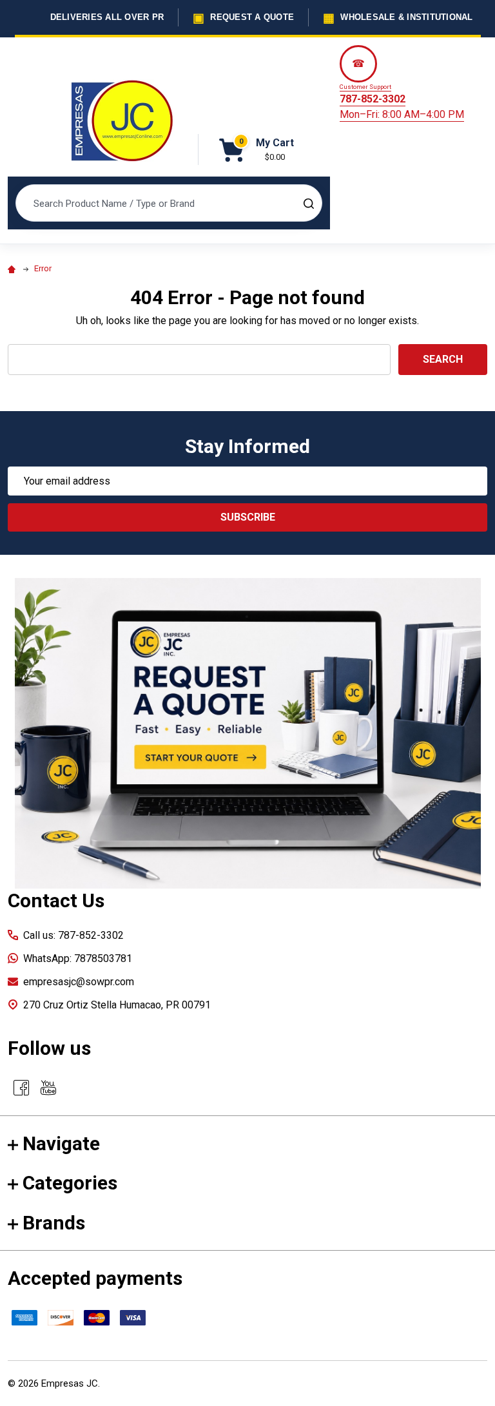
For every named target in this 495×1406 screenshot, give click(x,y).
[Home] (13, 268)
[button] (248, 733)
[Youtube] (48, 1087)
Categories (70, 1182)
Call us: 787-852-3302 (73, 935)
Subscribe (247, 517)
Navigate (61, 1143)
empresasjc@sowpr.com (78, 982)
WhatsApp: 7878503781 (77, 958)
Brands (54, 1222)
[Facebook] (21, 1087)
